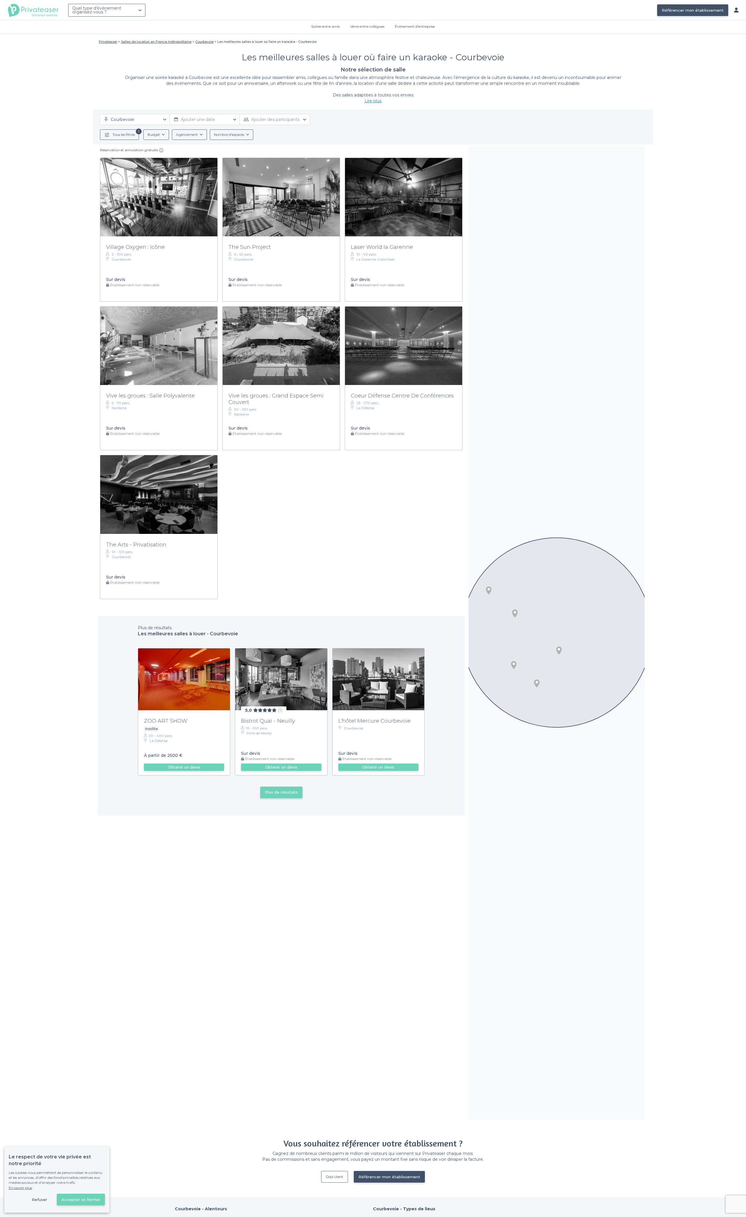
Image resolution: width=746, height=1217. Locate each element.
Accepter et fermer (80, 1199)
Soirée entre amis (325, 26)
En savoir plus (20, 1188)
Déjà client (334, 1176)
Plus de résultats (281, 792)
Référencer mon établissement (693, 10)
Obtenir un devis (184, 767)
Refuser (39, 1199)
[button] (515, 613)
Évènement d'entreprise (415, 26)
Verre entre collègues (367, 26)
